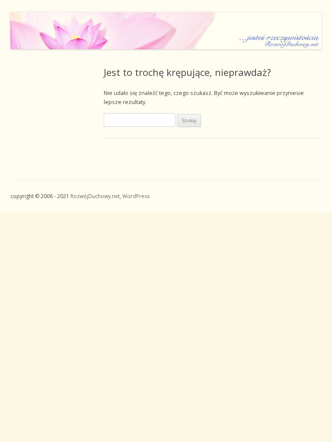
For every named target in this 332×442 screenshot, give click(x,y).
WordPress (136, 196)
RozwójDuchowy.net (95, 196)
